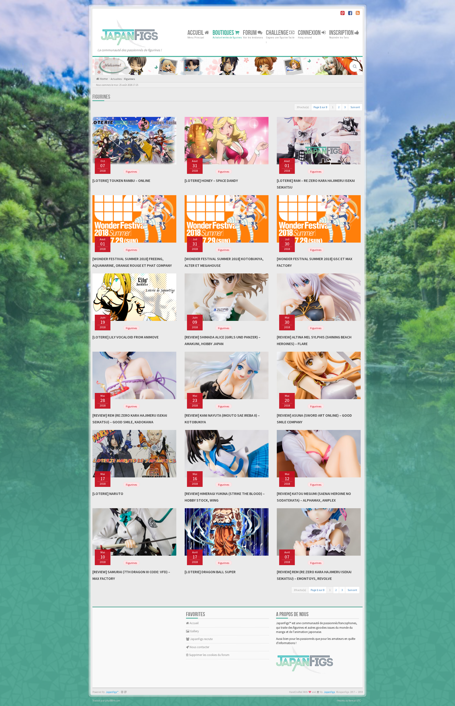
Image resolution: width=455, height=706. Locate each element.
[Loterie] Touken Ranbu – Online (121, 180)
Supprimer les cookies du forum (208, 655)
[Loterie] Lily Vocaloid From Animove (125, 337)
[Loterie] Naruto (107, 493)
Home (103, 79)
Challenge (277, 33)
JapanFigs (329, 692)
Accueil (196, 33)
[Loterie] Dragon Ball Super (210, 571)
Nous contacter (199, 647)
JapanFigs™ (112, 692)
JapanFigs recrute (201, 639)
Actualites (116, 79)
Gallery (194, 631)
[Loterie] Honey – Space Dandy (211, 180)
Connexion (310, 33)
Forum (250, 33)
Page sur (320, 107)
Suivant (355, 107)
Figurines (129, 79)
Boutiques (224, 33)
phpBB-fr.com (112, 700)
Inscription (342, 33)
